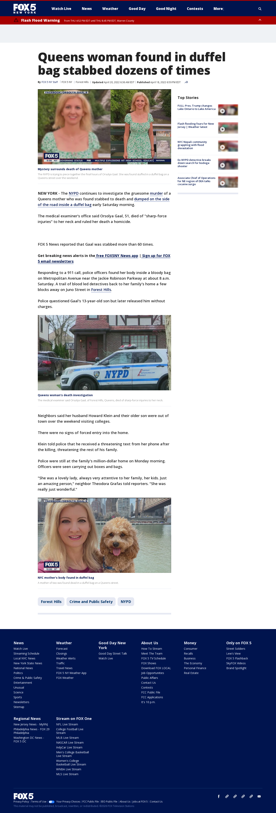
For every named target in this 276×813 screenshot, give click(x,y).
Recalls (188, 653)
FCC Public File (150, 692)
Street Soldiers (235, 649)
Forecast (62, 649)
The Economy (193, 663)
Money (190, 642)
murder (156, 193)
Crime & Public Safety (28, 678)
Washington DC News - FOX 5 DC (29, 739)
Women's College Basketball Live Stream (71, 762)
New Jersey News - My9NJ (31, 724)
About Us (149, 642)
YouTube (243, 796)
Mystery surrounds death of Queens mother (70, 169)
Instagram (227, 796)
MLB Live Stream (67, 738)
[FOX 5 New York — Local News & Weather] (27, 9)
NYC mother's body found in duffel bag (66, 578)
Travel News (64, 668)
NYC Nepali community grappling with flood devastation (192, 145)
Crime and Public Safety (91, 601)
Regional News (27, 718)
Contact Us (148, 683)
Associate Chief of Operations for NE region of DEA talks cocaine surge (196, 181)
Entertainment (23, 683)
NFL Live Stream (67, 724)
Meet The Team (151, 653)
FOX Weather (65, 678)
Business (190, 658)
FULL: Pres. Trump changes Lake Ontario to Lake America (197, 107)
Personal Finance (195, 668)
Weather (64, 642)
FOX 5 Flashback (237, 658)
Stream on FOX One (74, 718)
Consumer (190, 649)
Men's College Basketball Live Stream (72, 754)
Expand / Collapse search (260, 9)
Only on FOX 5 (238, 642)
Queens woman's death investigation (65, 395)
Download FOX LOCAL (156, 668)
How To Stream (151, 649)
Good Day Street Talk (113, 653)
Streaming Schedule (26, 653)
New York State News (28, 663)
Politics (18, 673)
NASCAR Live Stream (70, 742)
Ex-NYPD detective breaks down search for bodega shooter (194, 163)
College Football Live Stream (69, 731)
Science (18, 692)
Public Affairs (149, 678)
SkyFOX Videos (236, 663)
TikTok (235, 796)
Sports (18, 697)
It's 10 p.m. (148, 702)
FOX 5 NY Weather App (71, 673)
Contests (147, 687)
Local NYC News (24, 658)
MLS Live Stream (67, 774)
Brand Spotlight (236, 668)
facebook (219, 796)
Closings (61, 653)
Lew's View (233, 653)
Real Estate (191, 673)
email (259, 796)
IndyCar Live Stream (69, 747)
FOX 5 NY (67, 82)
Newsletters (21, 702)
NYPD (74, 193)
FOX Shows (148, 663)
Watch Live (21, 649)
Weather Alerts (66, 658)
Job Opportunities (152, 673)
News (19, 642)
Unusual (19, 687)
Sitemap (19, 707)
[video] (228, 110)
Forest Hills (82, 82)
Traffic (60, 663)
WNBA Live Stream (68, 769)
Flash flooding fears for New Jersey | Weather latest (196, 125)
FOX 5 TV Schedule (153, 658)
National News (23, 668)
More (218, 8)
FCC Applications (152, 697)
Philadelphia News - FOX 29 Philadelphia (32, 731)
